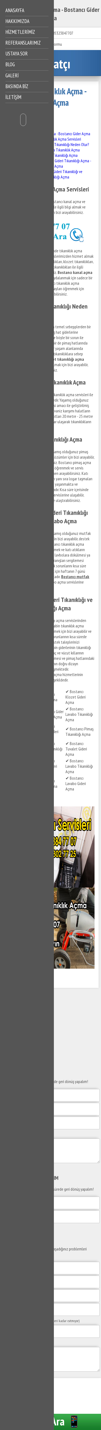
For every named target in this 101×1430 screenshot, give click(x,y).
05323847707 (63, 33)
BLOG (10, 64)
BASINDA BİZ (16, 86)
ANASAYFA (14, 10)
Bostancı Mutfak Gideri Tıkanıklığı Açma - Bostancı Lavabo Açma (59, 163)
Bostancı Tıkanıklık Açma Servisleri (54, 139)
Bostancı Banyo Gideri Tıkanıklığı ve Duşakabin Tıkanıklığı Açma (55, 174)
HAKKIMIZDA (17, 21)
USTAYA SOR (16, 53)
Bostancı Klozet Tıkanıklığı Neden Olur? (58, 144)
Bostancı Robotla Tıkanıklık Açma (54, 150)
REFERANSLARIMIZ (23, 42)
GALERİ (12, 75)
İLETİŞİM (13, 97)
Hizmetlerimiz (20, 32)
